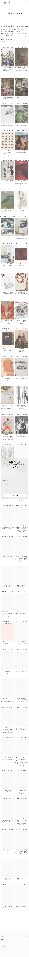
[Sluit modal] (26, 460)
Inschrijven (14, 495)
